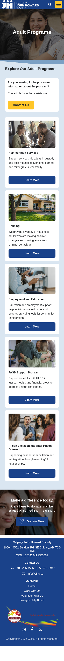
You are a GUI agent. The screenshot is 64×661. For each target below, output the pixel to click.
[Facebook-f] (32, 629)
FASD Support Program (24, 372)
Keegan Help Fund (32, 600)
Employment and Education (27, 299)
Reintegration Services (23, 152)
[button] (50, 4)
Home (32, 586)
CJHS (31, 638)
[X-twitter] (40, 629)
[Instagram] (24, 629)
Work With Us (32, 590)
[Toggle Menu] (58, 4)
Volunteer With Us (32, 595)
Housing (14, 226)
